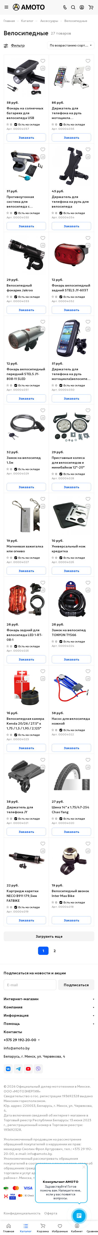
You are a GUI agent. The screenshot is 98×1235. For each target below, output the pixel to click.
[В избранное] (43, 61)
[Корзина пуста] (90, 7)
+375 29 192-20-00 (20, 1040)
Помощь (12, 1023)
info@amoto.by (17, 1048)
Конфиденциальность (22, 1213)
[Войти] (82, 7)
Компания (13, 1007)
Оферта (50, 1213)
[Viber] (38, 1068)
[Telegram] (18, 1068)
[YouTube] (28, 1068)
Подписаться (76, 985)
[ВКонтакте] (8, 1068)
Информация (16, 1015)
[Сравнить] (43, 68)
